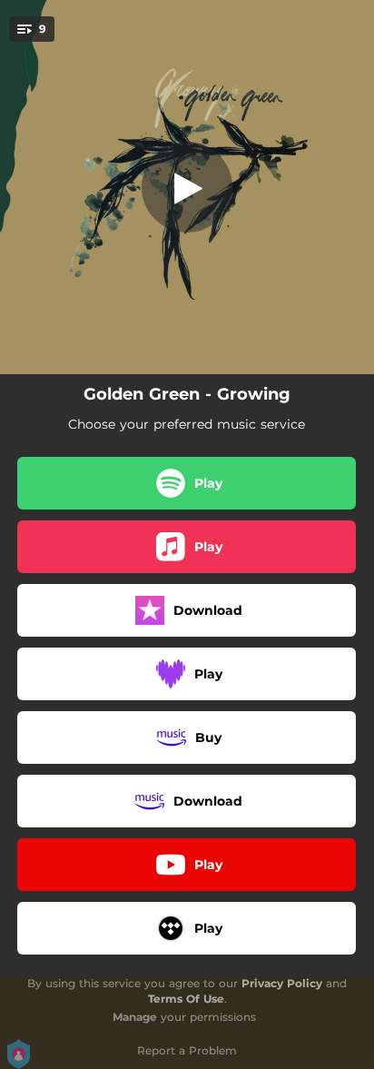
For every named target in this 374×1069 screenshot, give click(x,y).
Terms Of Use (186, 998)
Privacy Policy (281, 983)
